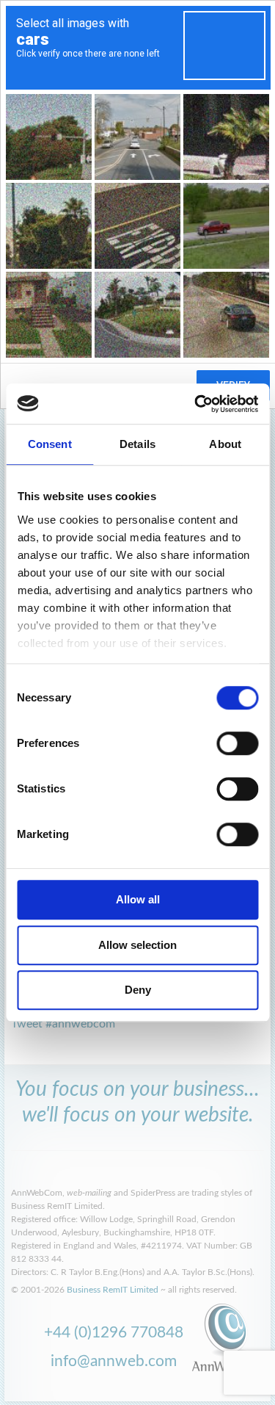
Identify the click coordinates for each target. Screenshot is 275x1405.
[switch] (237, 743)
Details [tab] (137, 444)
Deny (138, 989)
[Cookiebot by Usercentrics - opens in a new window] (195, 403)
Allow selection (137, 945)
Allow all (138, 899)
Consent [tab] (50, 444)
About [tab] (225, 444)
